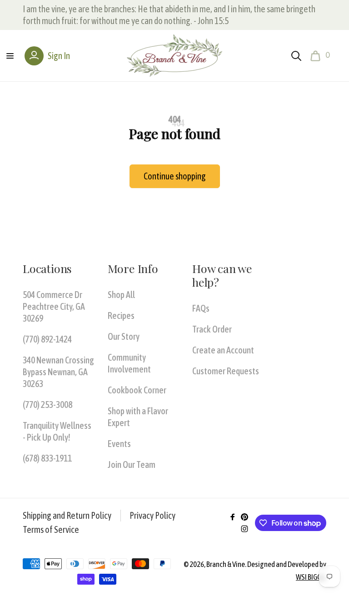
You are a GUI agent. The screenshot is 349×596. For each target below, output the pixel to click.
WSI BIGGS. (311, 576)
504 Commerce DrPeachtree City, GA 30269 (54, 306)
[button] (10, 56)
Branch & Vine (225, 564)
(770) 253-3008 (47, 404)
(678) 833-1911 (47, 458)
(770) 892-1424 (47, 339)
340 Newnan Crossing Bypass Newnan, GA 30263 (58, 372)
